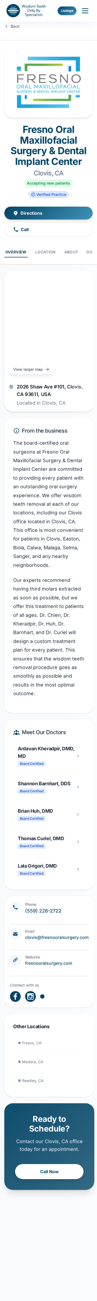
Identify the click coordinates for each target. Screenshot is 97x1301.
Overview (16, 252)
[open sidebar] (85, 10)
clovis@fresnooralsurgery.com (57, 937)
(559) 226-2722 (43, 911)
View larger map (28, 369)
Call (25, 229)
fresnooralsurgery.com (48, 963)
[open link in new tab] (15, 996)
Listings (67, 11)
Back (15, 26)
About (71, 252)
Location (45, 252)
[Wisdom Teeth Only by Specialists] (26, 10)
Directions (31, 213)
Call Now (49, 1171)
